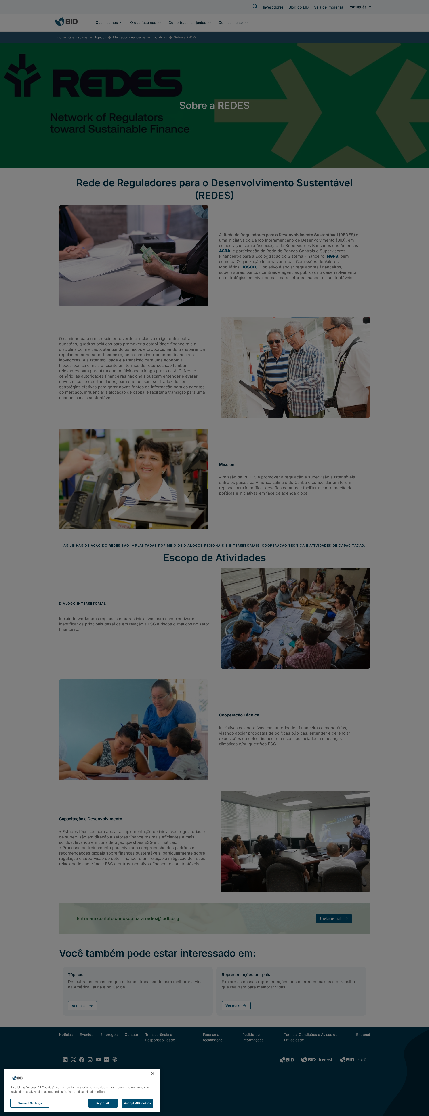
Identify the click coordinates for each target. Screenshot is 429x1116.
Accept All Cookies (137, 1103)
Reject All (102, 1103)
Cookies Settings (30, 1103)
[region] (82, 1090)
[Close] (153, 1073)
